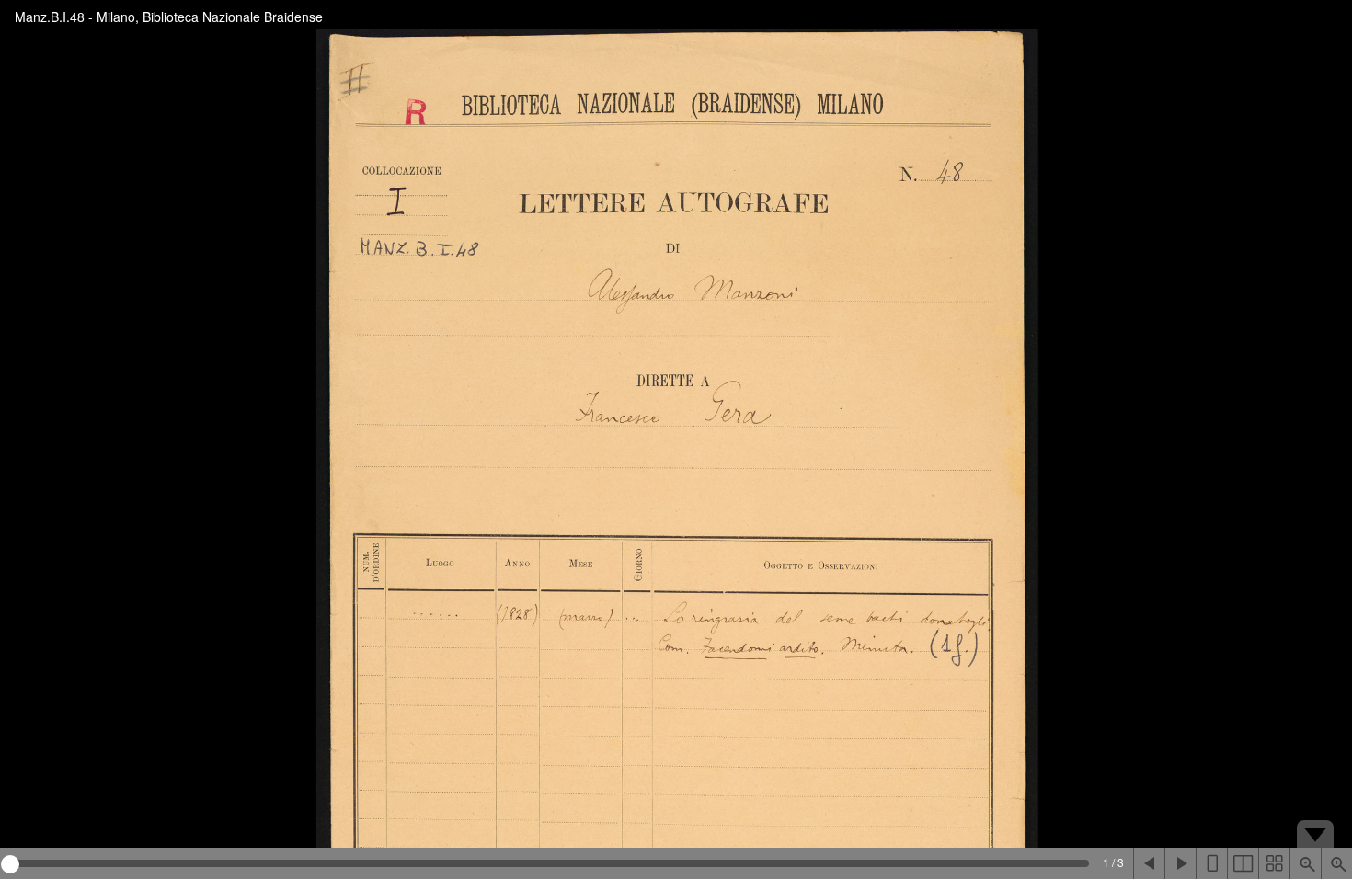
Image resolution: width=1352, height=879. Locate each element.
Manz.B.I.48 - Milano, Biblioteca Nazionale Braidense (169, 16)
